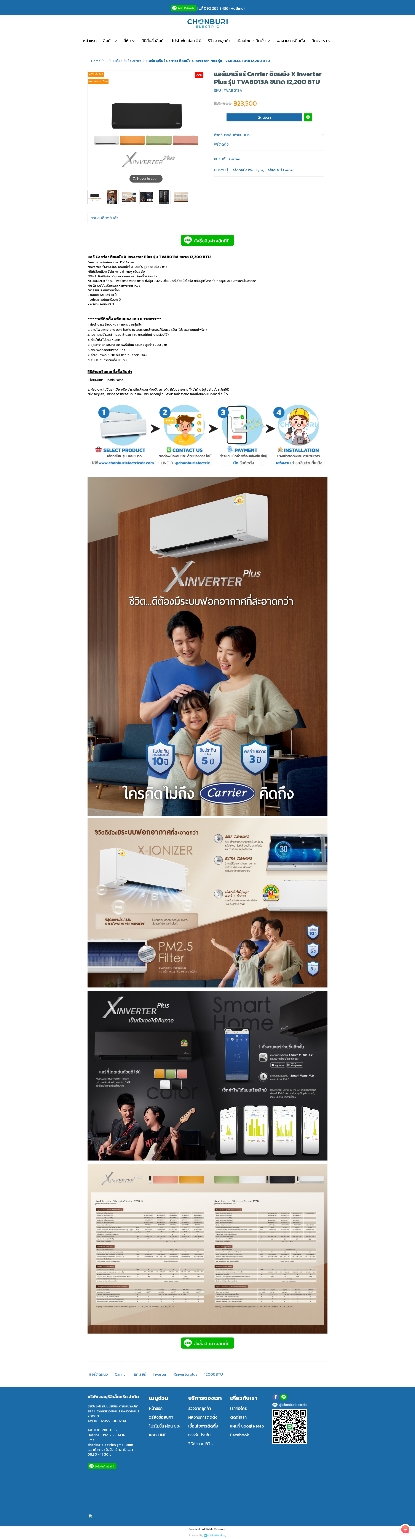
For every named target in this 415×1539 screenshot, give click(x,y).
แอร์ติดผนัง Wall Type (247, 170)
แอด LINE (157, 1435)
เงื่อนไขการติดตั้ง (203, 1426)
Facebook (239, 1435)
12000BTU (213, 1374)
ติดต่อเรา (264, 117)
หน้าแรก (156, 1408)
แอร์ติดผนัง (98, 1374)
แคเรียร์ (140, 1374)
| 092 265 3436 (212, 8)
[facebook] (275, 1397)
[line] (283, 1397)
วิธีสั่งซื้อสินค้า (161, 1417)
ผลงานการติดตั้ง (202, 1417)
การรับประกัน (199, 1435)
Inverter (160, 1374)
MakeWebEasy (217, 1535)
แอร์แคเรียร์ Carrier (127, 60)
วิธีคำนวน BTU (200, 1443)
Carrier (234, 159)
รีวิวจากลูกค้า (199, 1408)
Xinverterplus (185, 1374)
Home (96, 60)
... (107, 60)
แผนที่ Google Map (247, 1426)
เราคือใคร (238, 1408)
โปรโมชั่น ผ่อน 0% (164, 1426)
